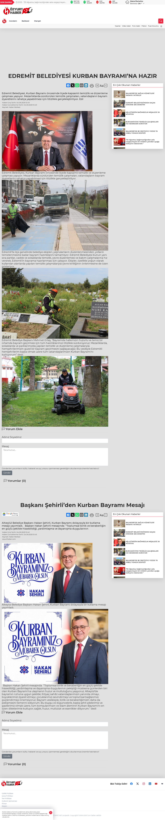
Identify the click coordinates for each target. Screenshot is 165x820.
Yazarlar (118, 26)
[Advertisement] (82, 46)
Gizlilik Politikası (7, 793)
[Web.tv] (162, 783)
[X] (137, 783)
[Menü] (161, 26)
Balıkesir (25, 21)
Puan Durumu (153, 26)
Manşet (37, 21)
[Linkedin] (149, 783)
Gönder (7, 473)
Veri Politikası (6, 798)
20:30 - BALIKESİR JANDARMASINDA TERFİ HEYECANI (41, 2)
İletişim (4, 806)
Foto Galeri (136, 26)
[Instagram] (143, 783)
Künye (4, 803)
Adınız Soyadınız (12, 437)
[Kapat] (50, 812)
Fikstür (144, 26)
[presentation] (64, 2)
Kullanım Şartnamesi (9, 801)
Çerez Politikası (7, 796)
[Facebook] (131, 783)
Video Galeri (126, 26)
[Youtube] (156, 783)
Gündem (13, 21)
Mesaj (5, 446)
